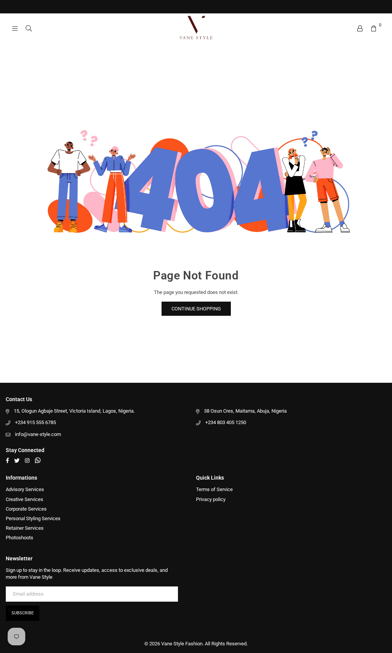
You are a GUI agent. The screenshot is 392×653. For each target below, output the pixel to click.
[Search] (29, 28)
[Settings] (360, 28)
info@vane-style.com (38, 434)
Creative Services (24, 499)
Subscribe (22, 613)
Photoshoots (19, 537)
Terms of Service (214, 489)
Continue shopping (196, 309)
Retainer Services (25, 528)
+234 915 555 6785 (35, 422)
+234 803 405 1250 (225, 422)
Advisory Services (25, 489)
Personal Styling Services (33, 518)
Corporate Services (26, 509)
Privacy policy (210, 499)
